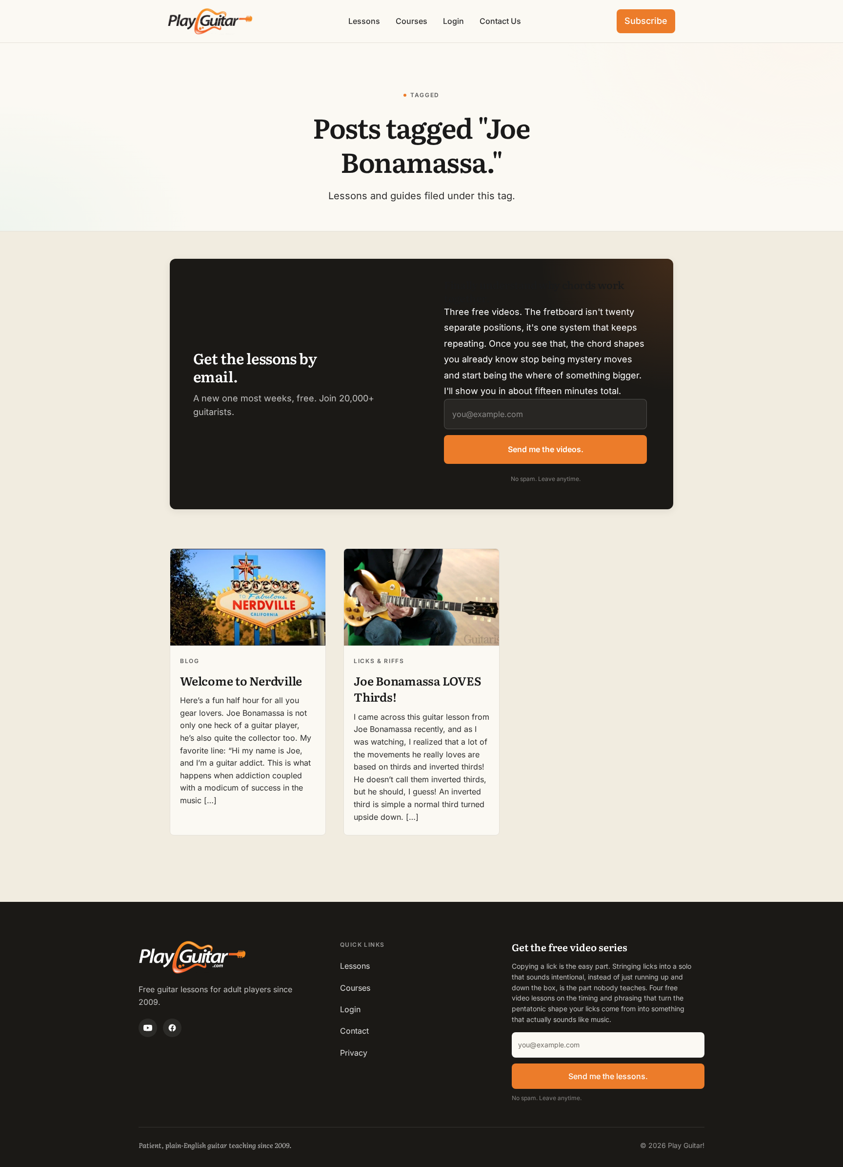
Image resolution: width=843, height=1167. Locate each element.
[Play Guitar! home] (210, 21)
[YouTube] (148, 1028)
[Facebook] (172, 1028)
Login (453, 21)
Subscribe (645, 21)
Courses (411, 21)
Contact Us (500, 21)
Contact (354, 1031)
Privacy (353, 1053)
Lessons (364, 21)
